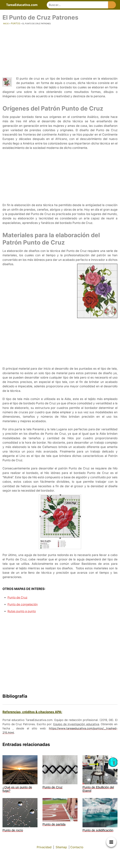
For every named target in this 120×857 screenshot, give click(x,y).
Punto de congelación (23, 604)
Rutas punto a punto (22, 611)
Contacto (76, 847)
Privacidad (44, 847)
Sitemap (61, 847)
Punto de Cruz (17, 597)
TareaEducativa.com (22, 4)
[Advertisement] (60, 49)
